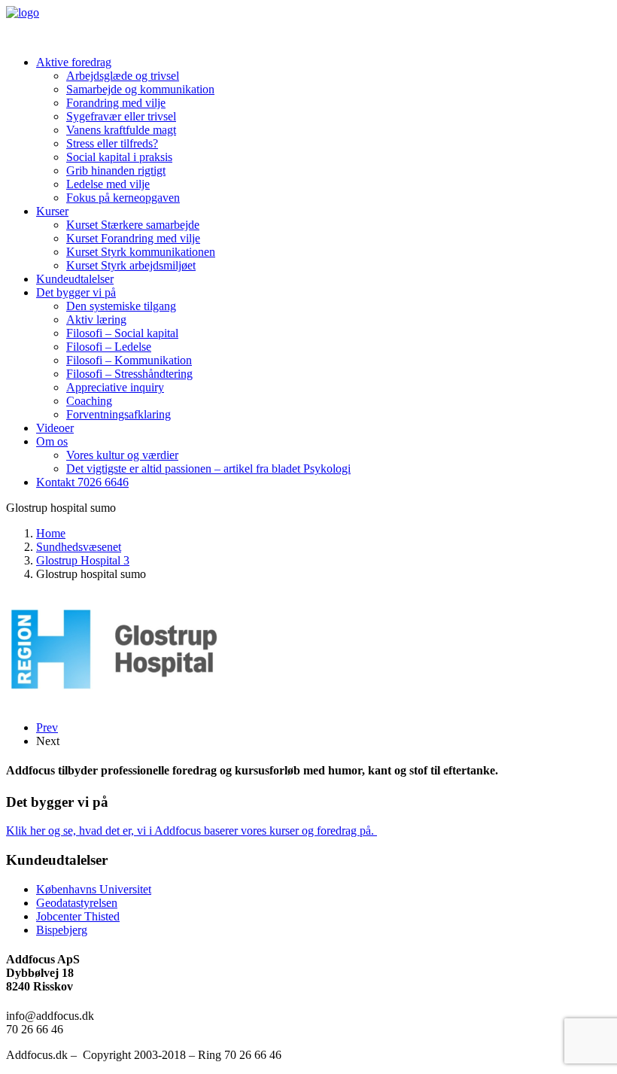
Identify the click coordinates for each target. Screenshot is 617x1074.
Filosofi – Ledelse (108, 346)
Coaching (89, 400)
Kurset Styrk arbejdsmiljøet (131, 265)
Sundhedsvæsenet (78, 546)
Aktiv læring (96, 319)
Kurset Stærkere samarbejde (132, 224)
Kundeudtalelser (75, 278)
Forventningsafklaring (118, 414)
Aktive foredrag (73, 62)
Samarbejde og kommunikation (140, 89)
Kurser (52, 211)
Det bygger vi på (76, 292)
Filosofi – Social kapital (122, 333)
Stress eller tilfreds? (112, 143)
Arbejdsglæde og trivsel (122, 75)
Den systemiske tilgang (121, 306)
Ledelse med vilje (108, 184)
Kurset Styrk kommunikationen (140, 251)
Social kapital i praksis (119, 157)
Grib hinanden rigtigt (116, 170)
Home (50, 533)
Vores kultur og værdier (122, 455)
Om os (52, 441)
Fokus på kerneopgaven (123, 197)
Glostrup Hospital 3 (82, 560)
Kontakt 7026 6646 (82, 482)
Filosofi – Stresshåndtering (129, 373)
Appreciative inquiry (115, 387)
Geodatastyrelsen (76, 902)
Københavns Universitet (93, 889)
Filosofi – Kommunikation (129, 360)
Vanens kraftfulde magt (121, 129)
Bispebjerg (61, 929)
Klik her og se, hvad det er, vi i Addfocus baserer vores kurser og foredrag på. (191, 830)
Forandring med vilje (116, 102)
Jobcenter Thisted (78, 916)
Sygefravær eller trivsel (121, 116)
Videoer (55, 427)
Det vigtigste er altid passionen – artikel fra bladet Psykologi (208, 468)
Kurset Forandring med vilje (133, 238)
